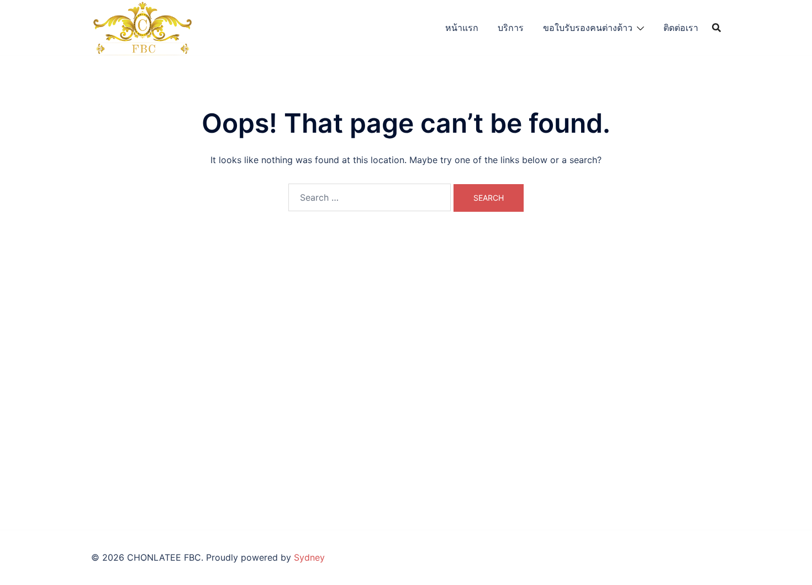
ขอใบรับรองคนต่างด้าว (587, 27)
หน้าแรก (461, 27)
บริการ (511, 27)
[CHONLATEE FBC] (142, 26)
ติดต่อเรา (680, 27)
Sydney (309, 557)
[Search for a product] (716, 27)
